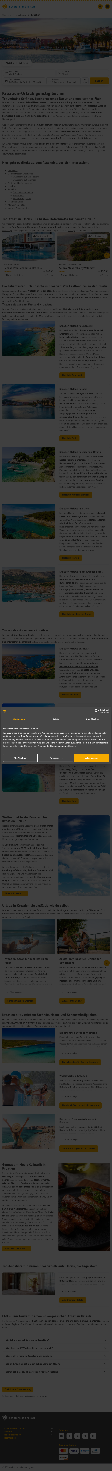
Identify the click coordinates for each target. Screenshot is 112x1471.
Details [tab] (56, 719)
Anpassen (54, 758)
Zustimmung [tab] (19, 719)
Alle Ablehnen (20, 758)
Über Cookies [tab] (92, 719)
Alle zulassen (91, 758)
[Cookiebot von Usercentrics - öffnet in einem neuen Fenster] (97, 711)
